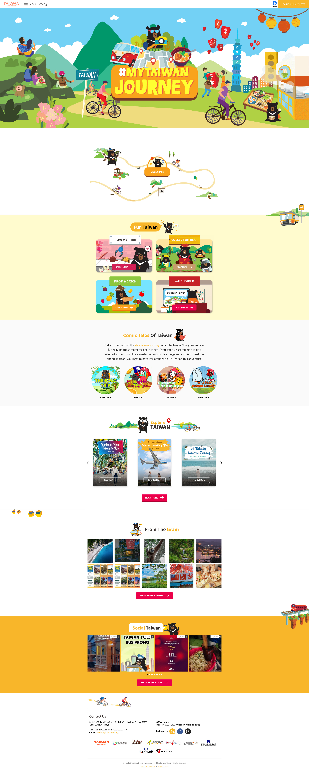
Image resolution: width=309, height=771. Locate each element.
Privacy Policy (163, 766)
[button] (219, 382)
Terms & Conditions (148, 766)
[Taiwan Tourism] (11, 4)
